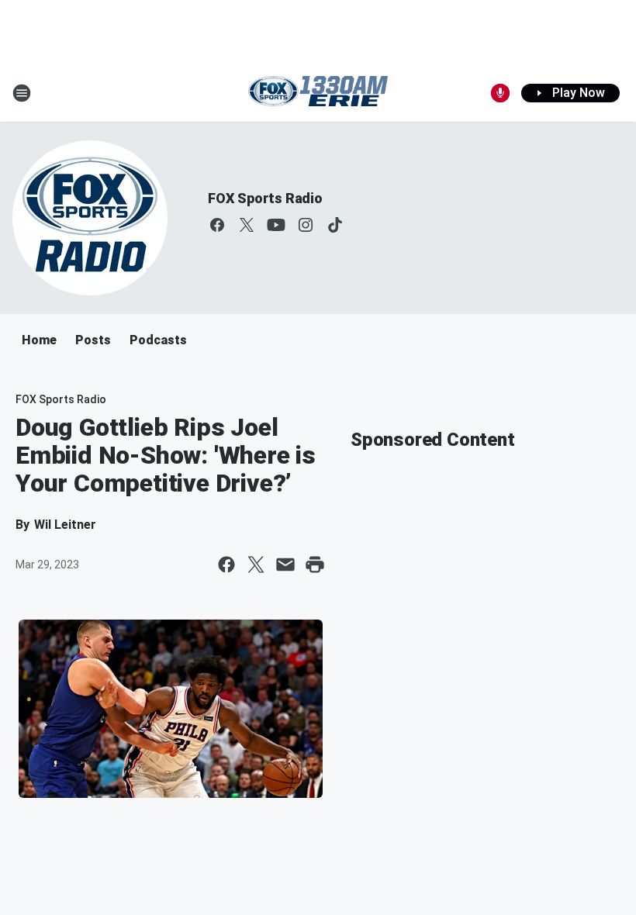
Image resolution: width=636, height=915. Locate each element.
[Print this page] (315, 564)
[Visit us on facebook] (217, 225)
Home (39, 340)
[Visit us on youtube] (276, 225)
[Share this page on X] (256, 564)
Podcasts (158, 340)
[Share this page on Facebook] (226, 564)
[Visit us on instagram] (305, 225)
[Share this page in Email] (285, 564)
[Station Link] (318, 92)
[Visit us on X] (246, 225)
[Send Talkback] (500, 93)
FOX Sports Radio (265, 198)
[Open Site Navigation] (21, 93)
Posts (93, 340)
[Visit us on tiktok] (335, 225)
